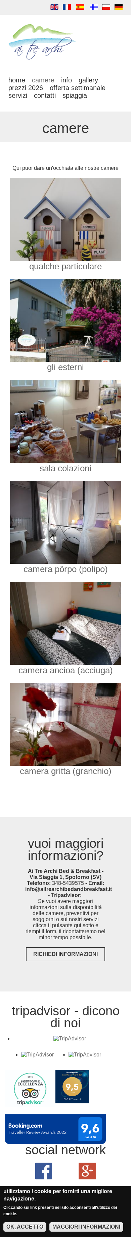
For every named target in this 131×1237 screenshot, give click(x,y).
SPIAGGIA (74, 95)
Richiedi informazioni (65, 954)
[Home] (43, 59)
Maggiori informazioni (86, 1227)
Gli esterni (65, 367)
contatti (45, 95)
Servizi (17, 95)
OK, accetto (24, 1227)
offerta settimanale (77, 87)
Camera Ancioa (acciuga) (65, 670)
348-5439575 (68, 883)
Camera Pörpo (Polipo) (66, 569)
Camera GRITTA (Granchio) (66, 771)
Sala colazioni (65, 468)
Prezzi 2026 (25, 87)
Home (16, 80)
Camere (43, 80)
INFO (66, 80)
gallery (88, 80)
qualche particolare (65, 266)
